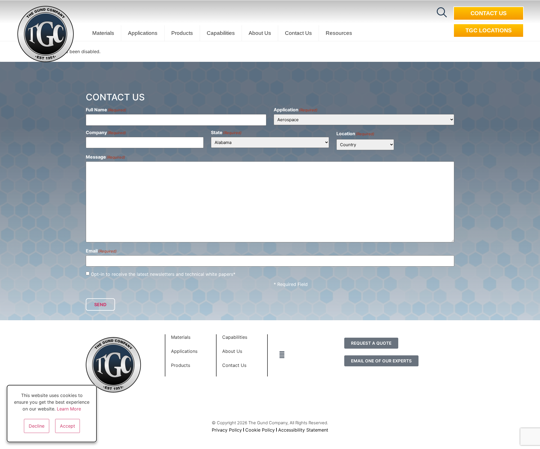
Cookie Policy (260, 430)
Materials (103, 33)
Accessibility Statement (303, 430)
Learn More (69, 409)
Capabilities (221, 33)
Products (182, 33)
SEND (100, 304)
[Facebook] (282, 354)
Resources (339, 33)
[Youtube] (282, 369)
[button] (442, 12)
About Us (260, 33)
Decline (36, 426)
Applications (143, 33)
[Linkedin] (282, 340)
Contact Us (298, 33)
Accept (67, 426)
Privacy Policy (227, 430)
